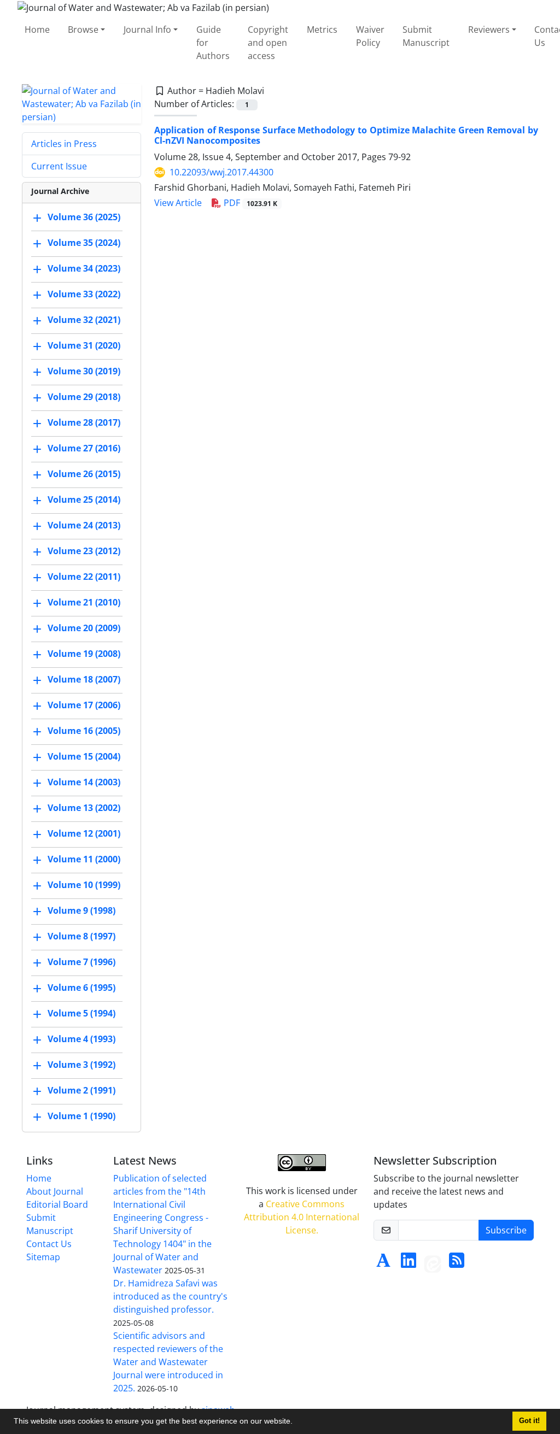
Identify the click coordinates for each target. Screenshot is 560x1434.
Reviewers (489, 29)
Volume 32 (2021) (84, 320)
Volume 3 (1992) (81, 1065)
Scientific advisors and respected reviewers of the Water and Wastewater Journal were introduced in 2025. (168, 1362)
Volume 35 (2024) (84, 243)
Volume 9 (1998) (81, 910)
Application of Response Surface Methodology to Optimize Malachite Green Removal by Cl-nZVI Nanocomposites (346, 135)
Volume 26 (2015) (84, 474)
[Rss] (457, 1263)
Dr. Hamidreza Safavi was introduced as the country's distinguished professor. (170, 1296)
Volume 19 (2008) (84, 654)
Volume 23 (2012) (84, 551)
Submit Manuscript (426, 36)
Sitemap (43, 1257)
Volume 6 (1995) (81, 988)
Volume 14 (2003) (84, 782)
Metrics (322, 29)
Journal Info (147, 29)
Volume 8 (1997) (81, 936)
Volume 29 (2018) (84, 397)
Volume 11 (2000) (84, 859)
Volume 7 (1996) (81, 962)
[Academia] (383, 1263)
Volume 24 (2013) (84, 525)
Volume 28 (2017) (84, 422)
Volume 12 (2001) (84, 833)
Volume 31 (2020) (84, 345)
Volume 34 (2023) (84, 268)
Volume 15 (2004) (84, 756)
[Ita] (432, 1263)
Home (37, 29)
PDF (249, 203)
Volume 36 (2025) (84, 217)
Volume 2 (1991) (81, 1090)
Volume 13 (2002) (84, 808)
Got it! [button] (529, 1421)
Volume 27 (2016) (84, 448)
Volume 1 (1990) (81, 1116)
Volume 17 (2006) (84, 705)
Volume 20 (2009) (84, 628)
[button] (296, 1422)
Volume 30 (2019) (84, 371)
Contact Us (49, 1244)
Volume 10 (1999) (84, 885)
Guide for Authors (213, 42)
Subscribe (506, 1230)
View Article (178, 203)
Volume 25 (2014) (84, 499)
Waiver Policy (370, 36)
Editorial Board (57, 1204)
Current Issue (59, 166)
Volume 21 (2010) (84, 602)
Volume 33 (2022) (84, 294)
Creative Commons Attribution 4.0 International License (301, 1217)
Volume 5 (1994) (81, 1013)
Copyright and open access (268, 42)
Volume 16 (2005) (84, 731)
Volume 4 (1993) (81, 1039)
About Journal (54, 1191)
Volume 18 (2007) (84, 679)
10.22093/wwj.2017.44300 (221, 172)
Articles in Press (64, 144)
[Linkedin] (408, 1263)
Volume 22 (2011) (84, 577)
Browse (83, 29)
